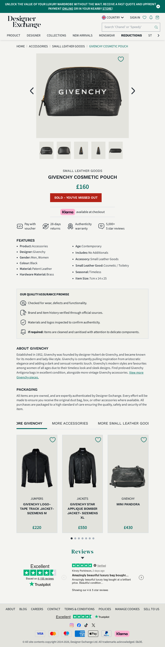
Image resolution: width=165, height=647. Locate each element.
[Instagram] (72, 625)
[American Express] (80, 634)
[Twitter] (93, 625)
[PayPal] (106, 634)
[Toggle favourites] (145, 17)
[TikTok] (86, 625)
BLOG (23, 609)
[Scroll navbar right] (158, 35)
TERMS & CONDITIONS (79, 609)
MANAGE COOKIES (127, 609)
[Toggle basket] (157, 17)
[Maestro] (66, 634)
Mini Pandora (128, 504)
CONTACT (53, 609)
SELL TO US (151, 609)
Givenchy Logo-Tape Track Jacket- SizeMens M (37, 508)
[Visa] (40, 634)
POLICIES (105, 609)
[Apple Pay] (93, 634)
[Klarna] (122, 634)
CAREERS (37, 609)
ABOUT (10, 609)
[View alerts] (152, 18)
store (107, 8)
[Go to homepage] (24, 22)
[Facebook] (79, 625)
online (67, 8)
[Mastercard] (53, 634)
